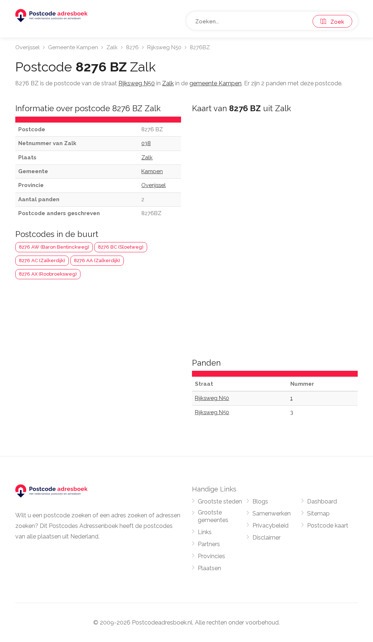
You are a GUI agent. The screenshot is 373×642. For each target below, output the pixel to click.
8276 (132, 47)
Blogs (260, 501)
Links (205, 532)
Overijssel (27, 47)
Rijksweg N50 (164, 47)
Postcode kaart (327, 525)
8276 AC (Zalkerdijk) (42, 260)
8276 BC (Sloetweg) (121, 247)
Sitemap (318, 513)
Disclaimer (266, 537)
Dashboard (322, 501)
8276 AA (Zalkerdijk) (97, 260)
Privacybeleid (270, 525)
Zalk (112, 47)
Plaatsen (209, 568)
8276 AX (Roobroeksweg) (48, 274)
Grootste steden (220, 501)
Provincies (211, 556)
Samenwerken (271, 513)
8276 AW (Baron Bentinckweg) (54, 247)
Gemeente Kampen (73, 47)
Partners (209, 544)
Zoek (335, 22)
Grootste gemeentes (213, 516)
